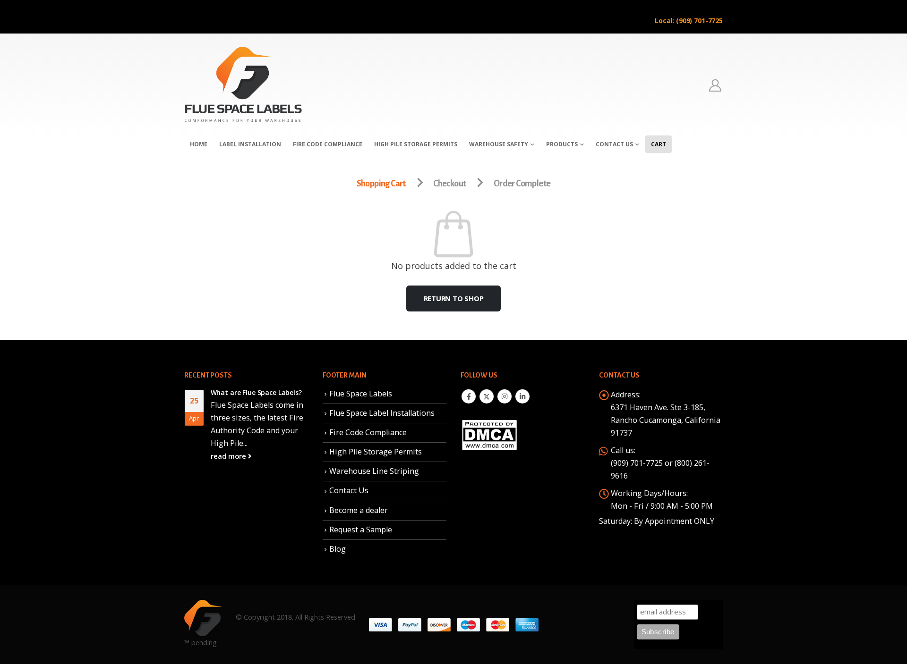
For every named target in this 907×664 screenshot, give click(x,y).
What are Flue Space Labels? (256, 392)
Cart (658, 144)
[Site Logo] (243, 85)
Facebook (469, 396)
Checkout (449, 183)
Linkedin (522, 396)
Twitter (486, 396)
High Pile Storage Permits (375, 451)
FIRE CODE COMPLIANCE (327, 144)
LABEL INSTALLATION (250, 144)
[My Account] (715, 85)
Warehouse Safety (498, 144)
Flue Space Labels (360, 393)
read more (229, 456)
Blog (337, 549)
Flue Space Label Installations (382, 413)
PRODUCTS (562, 144)
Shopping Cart (381, 183)
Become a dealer (358, 510)
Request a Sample (360, 529)
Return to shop (454, 298)
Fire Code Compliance (368, 432)
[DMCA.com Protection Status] (489, 434)
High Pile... (229, 443)
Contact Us (614, 144)
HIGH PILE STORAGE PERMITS (415, 144)
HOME (198, 144)
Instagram (504, 396)
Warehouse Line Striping (374, 471)
